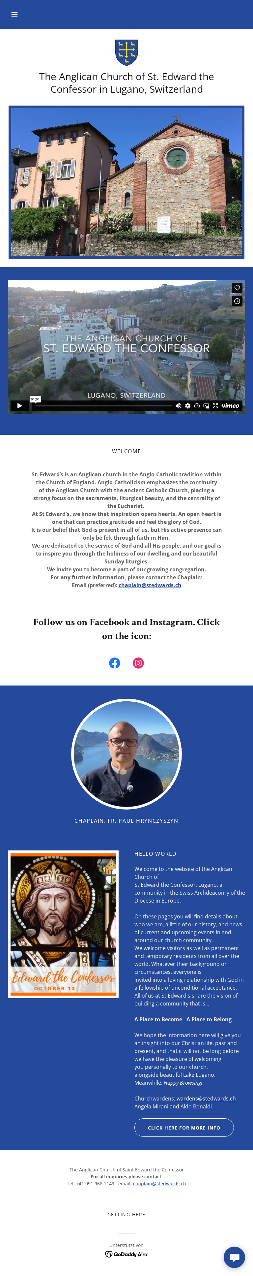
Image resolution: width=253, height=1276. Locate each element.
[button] (14, 14)
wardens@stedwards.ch (206, 1098)
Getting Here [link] (126, 1214)
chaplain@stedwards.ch (150, 585)
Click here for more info (184, 1128)
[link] (126, 53)
